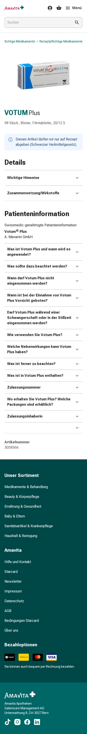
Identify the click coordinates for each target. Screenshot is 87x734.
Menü (77, 8)
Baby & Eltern (14, 516)
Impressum (13, 591)
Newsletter (13, 581)
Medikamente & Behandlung (26, 487)
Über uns (11, 630)
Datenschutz (14, 601)
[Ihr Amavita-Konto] (49, 8)
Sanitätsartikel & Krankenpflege (28, 526)
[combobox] (37, 22)
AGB (7, 611)
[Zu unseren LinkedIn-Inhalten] (37, 722)
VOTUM (16, 113)
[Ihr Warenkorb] (58, 8)
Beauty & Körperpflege (21, 497)
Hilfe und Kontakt (17, 562)
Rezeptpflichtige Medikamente (61, 41)
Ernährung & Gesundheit (22, 506)
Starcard (11, 572)
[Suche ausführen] (77, 22)
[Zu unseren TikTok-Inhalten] (7, 722)
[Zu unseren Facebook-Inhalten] (27, 722)
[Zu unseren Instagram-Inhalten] (17, 722)
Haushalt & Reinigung (20, 536)
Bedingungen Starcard (21, 620)
